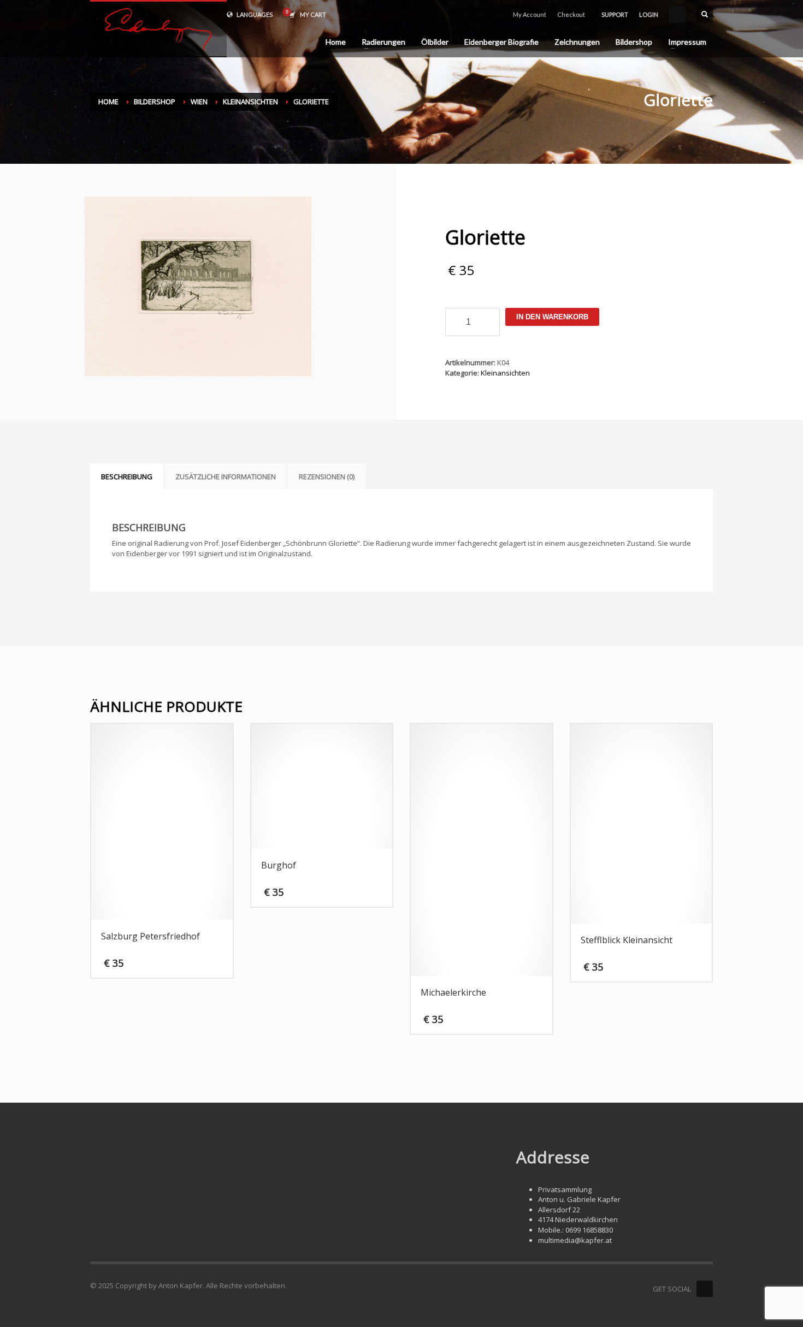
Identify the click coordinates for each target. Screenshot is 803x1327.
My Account (529, 14)
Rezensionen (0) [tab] (327, 476)
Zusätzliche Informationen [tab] (225, 476)
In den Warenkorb (552, 317)
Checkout (571, 14)
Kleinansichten (505, 373)
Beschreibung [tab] (126, 476)
